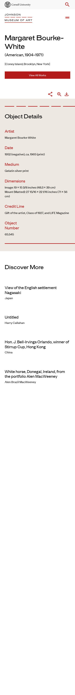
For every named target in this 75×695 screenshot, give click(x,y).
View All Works (37, 75)
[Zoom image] (59, 95)
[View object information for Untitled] (37, 310)
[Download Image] (66, 94)
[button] (66, 5)
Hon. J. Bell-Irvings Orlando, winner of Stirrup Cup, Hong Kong (37, 344)
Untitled (12, 316)
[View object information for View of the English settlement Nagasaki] (37, 280)
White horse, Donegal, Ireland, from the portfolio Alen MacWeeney (35, 374)
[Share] (50, 94)
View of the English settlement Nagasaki (31, 290)
